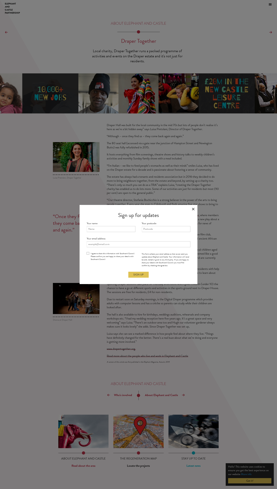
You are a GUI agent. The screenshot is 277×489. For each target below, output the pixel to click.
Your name (92, 223)
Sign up (138, 275)
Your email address (96, 238)
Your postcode (149, 223)
